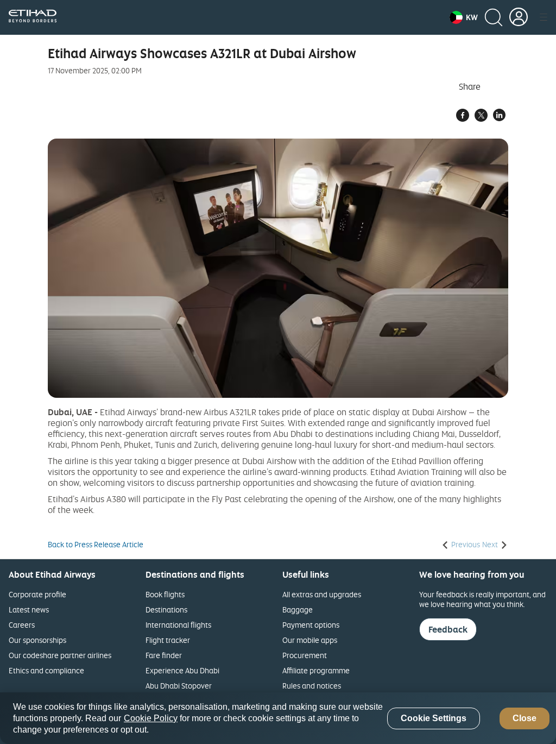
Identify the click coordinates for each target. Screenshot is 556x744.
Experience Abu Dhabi (182, 670)
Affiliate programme (316, 670)
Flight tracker (168, 640)
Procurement (304, 655)
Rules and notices (311, 685)
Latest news (29, 609)
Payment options (310, 625)
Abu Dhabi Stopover (179, 685)
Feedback (447, 629)
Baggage (297, 609)
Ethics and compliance (46, 670)
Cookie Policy (151, 718)
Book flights (165, 594)
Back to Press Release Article (95, 544)
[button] (464, 17)
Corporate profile (37, 594)
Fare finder (164, 655)
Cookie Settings (433, 718)
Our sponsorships (37, 640)
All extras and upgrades (321, 594)
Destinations (166, 609)
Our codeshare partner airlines (60, 655)
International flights (178, 625)
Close (524, 718)
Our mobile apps (309, 640)
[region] (278, 718)
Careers (22, 625)
